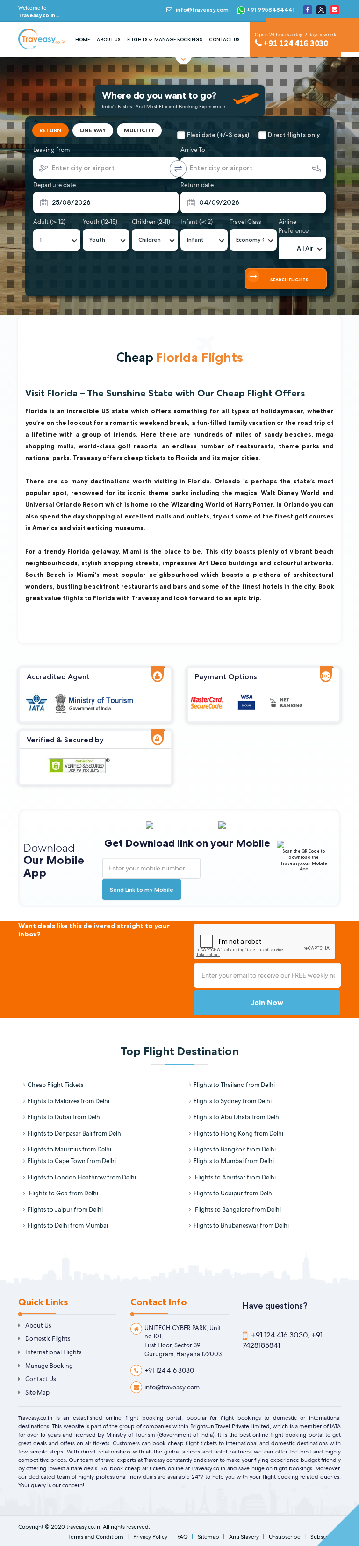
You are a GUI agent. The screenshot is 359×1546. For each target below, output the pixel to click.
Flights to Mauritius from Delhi (69, 1149)
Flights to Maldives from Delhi (68, 1101)
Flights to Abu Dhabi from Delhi (237, 1117)
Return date (197, 185)
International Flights (53, 1352)
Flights (137, 39)
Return (50, 130)
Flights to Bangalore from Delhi (237, 1210)
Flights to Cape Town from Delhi (72, 1161)
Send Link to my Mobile (141, 889)
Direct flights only (294, 134)
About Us (108, 39)
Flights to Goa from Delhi (63, 1193)
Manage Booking (49, 1366)
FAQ (182, 1536)
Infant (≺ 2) (196, 222)
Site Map (37, 1392)
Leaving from (51, 150)
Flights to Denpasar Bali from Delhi (75, 1133)
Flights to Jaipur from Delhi (65, 1210)
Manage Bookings (178, 39)
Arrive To (192, 150)
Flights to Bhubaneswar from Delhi (241, 1226)
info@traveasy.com (202, 9)
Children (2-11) (151, 222)
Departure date (54, 185)
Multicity (139, 130)
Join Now (267, 1002)
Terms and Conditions (95, 1536)
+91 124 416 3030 (169, 1370)
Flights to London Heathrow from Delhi (82, 1177)
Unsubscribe (285, 1536)
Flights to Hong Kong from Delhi (238, 1133)
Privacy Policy (150, 1536)
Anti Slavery (244, 1536)
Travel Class (245, 222)
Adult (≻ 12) (49, 222)
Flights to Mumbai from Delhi (234, 1161)
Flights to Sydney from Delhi (233, 1101)
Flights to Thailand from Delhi (234, 1085)
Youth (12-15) (100, 222)
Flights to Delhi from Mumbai (68, 1226)
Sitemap (208, 1536)
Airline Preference (294, 226)
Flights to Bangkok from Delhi (235, 1149)
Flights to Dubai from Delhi (64, 1117)
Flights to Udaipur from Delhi (233, 1193)
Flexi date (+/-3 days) (218, 134)
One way (92, 130)
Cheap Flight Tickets (55, 1085)
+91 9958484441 (269, 9)
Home (82, 39)
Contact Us (224, 39)
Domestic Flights (47, 1339)
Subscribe (323, 1536)
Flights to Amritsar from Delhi (235, 1177)
